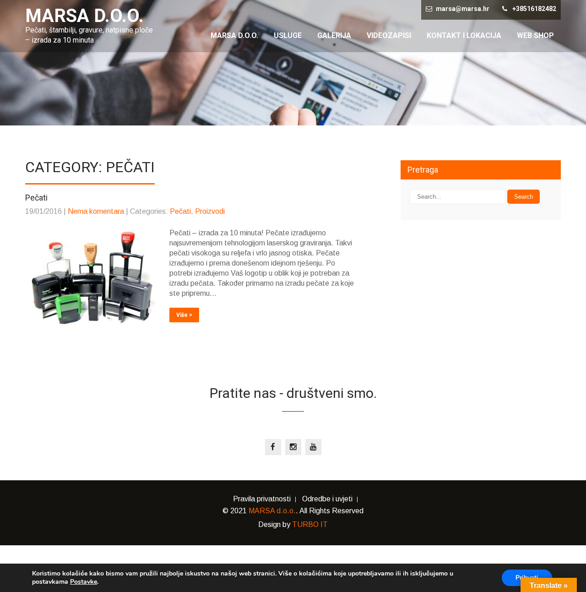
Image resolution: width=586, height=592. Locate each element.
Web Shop (535, 35)
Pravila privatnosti (262, 499)
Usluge (288, 35)
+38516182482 (534, 8)
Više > (184, 315)
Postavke (83, 582)
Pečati (180, 211)
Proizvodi (210, 211)
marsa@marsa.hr (462, 8)
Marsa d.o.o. (234, 35)
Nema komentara (96, 211)
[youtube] (313, 447)
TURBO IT (310, 524)
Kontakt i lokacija (464, 35)
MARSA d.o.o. (272, 511)
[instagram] (293, 447)
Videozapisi (389, 35)
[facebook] (273, 447)
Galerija (334, 35)
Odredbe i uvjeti (327, 499)
